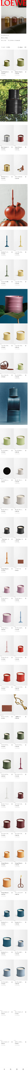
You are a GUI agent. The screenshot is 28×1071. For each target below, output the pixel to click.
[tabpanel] (14, 100)
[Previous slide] (1, 100)
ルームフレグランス (5, 35)
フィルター (3, 47)
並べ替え (8, 47)
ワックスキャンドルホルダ (14, 40)
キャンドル (3, 40)
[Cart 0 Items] (23, 1069)
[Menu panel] (4, 1069)
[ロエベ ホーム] (14, 2)
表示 (25, 47)
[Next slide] (26, 100)
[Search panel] (10, 1069)
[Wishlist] (17, 1069)
